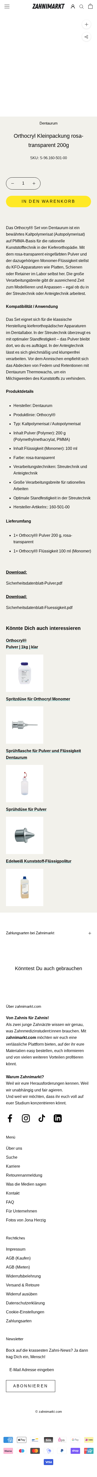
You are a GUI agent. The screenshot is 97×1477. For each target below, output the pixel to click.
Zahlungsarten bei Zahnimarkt (30, 933)
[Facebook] (10, 1118)
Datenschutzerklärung (25, 1303)
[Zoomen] (86, 24)
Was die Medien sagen (26, 1184)
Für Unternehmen (21, 1211)
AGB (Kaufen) (18, 1258)
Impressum (15, 1249)
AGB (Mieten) (18, 1267)
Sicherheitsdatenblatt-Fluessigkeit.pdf (39, 607)
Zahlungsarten (19, 1321)
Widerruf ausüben (21, 1294)
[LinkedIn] (58, 1118)
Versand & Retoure (23, 1285)
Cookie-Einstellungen (25, 1312)
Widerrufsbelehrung (23, 1276)
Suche (11, 1157)
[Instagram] (26, 1118)
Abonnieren (30, 1386)
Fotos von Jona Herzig (26, 1220)
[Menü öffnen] (6, 6)
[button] (48, 215)
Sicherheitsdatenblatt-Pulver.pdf (34, 583)
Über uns (14, 1148)
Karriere (13, 1166)
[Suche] (81, 6)
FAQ (10, 1202)
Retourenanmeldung (24, 1175)
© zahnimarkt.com (48, 1411)
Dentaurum (49, 123)
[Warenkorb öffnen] (90, 6)
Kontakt (12, 1193)
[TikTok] (42, 1118)
